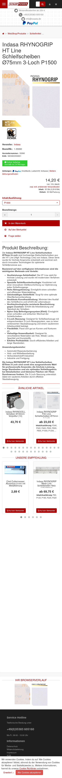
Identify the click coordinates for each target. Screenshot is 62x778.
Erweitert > (8, 772)
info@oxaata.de (33, 18)
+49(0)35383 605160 (33, 14)
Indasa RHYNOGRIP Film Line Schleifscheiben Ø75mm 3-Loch (46, 415)
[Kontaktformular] (31, 236)
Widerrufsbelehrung (15, 749)
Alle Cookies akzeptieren (29, 772)
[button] (31, 202)
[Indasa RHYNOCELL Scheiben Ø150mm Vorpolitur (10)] (15, 400)
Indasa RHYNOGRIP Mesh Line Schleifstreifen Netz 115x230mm (21, 484)
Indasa (17, 144)
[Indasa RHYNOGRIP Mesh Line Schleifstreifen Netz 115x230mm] (21, 470)
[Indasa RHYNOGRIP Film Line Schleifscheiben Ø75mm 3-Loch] (46, 400)
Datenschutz (12, 746)
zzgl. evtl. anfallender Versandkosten (45, 186)
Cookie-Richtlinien (28, 768)
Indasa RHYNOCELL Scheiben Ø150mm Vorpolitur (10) (15, 413)
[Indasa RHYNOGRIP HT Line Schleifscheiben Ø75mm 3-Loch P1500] (31, 99)
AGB (9, 755)
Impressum (12, 752)
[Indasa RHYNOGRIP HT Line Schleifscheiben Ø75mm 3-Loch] (31, 694)
